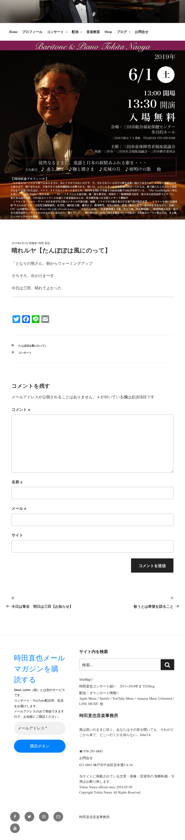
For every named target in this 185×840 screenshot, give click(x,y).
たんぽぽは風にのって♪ (32, 346)
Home (13, 31)
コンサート (55, 31)
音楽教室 (93, 31)
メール (19, 508)
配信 (75, 31)
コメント (21, 409)
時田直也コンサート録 (96, 686)
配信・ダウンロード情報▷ (99, 693)
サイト (17, 535)
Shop (108, 31)
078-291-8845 (93, 751)
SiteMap (85, 679)
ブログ (122, 31)
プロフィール (32, 31)
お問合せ (141, 31)
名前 (17, 482)
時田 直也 (44, 243)
